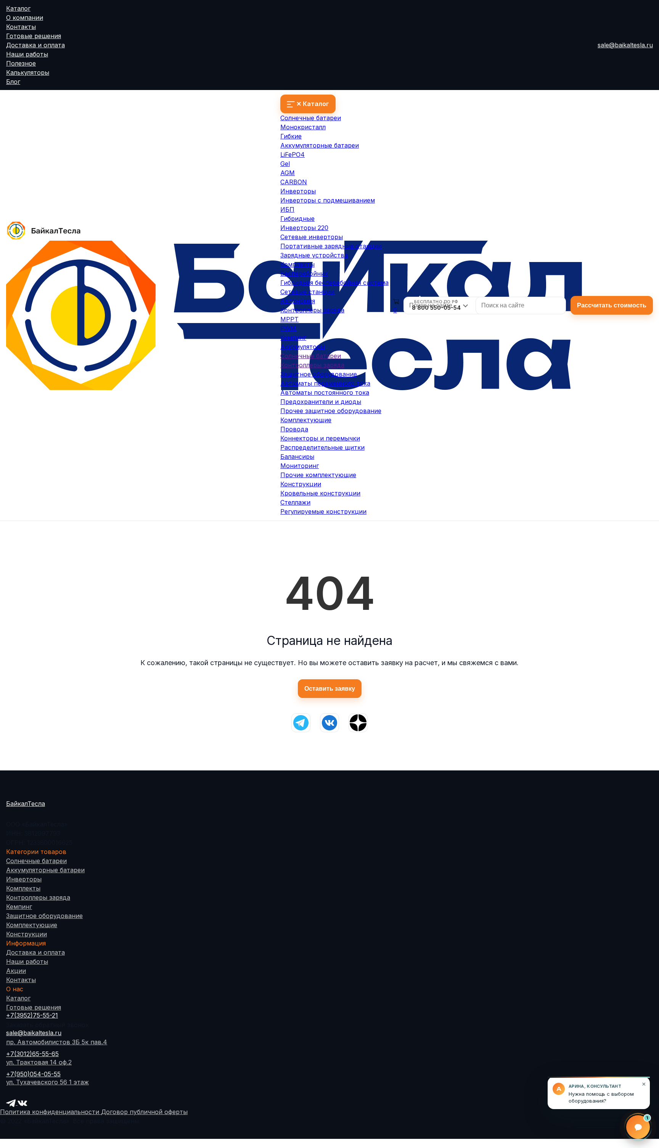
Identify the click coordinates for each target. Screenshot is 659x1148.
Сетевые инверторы (311, 237)
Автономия (297, 301)
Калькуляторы (27, 72)
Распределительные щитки (322, 447)
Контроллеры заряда (312, 310)
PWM (288, 328)
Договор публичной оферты (144, 1112)
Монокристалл (303, 127)
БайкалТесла (25, 803)
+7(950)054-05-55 (33, 1074)
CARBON (293, 182)
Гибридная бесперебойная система (334, 282)
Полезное (21, 63)
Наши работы (27, 54)
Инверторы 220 (304, 228)
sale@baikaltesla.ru (625, 45)
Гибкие (291, 136)
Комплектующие (305, 420)
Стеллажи (295, 502)
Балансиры (297, 456)
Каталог (18, 8)
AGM (287, 173)
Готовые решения (33, 36)
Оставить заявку (329, 688)
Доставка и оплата (35, 45)
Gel (285, 163)
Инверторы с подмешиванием (327, 200)
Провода (294, 429)
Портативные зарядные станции (331, 246)
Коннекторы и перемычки (320, 438)
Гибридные (297, 218)
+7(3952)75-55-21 (32, 1015)
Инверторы (298, 191)
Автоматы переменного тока (325, 383)
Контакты (21, 27)
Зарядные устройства (314, 255)
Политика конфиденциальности (50, 1112)
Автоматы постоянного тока (324, 392)
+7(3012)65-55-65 (32, 1053)
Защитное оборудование (318, 374)
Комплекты (297, 264)
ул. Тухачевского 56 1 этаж (47, 1082)
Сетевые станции (307, 292)
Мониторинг (299, 465)
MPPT (289, 319)
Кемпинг (293, 337)
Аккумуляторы (302, 347)
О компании (24, 17)
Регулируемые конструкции (323, 511)
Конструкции (300, 484)
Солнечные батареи (310, 118)
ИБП (287, 209)
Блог (13, 81)
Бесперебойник (304, 273)
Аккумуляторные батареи (319, 145)
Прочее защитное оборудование (330, 411)
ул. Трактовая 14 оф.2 (39, 1062)
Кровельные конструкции (320, 493)
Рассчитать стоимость (611, 305)
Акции (16, 970)
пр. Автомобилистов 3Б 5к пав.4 (56, 1042)
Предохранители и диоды (320, 401)
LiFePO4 (292, 154)
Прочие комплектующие (318, 475)
